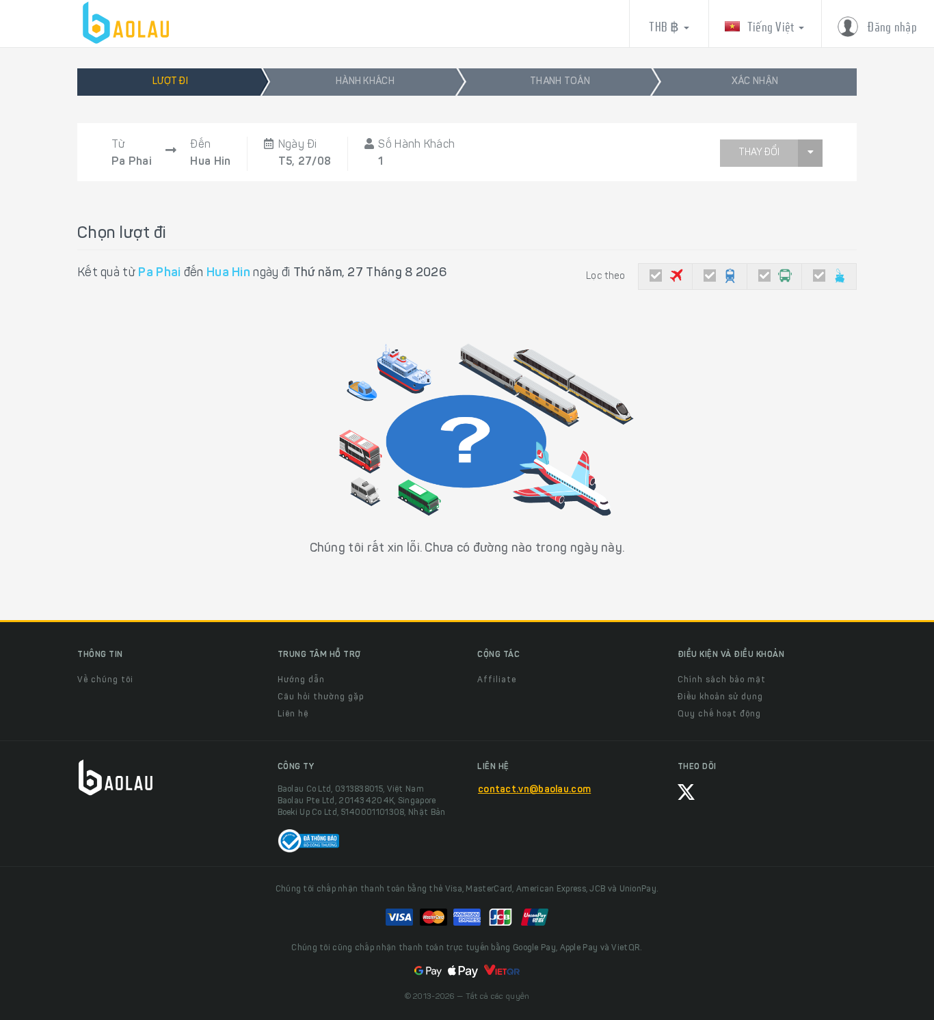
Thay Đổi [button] (758, 153)
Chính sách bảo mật (722, 680)
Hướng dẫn (301, 680)
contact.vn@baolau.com (534, 790)
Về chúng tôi (105, 680)
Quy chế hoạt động (719, 714)
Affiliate (496, 680)
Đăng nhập (891, 26)
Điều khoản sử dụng (720, 697)
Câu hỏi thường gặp (321, 697)
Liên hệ (293, 714)
